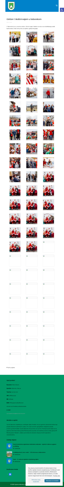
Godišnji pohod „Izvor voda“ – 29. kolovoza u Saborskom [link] (29, 452)
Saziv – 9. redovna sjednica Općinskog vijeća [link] (25, 459)
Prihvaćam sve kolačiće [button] (52, 480)
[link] (62, 10)
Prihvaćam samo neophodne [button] (36, 480)
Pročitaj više (56, 475)
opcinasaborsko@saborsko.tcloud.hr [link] (16, 413)
